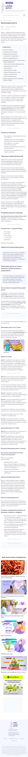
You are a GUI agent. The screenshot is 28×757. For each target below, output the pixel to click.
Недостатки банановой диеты (10, 58)
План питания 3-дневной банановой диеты (14, 64)
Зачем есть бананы (8, 49)
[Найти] (25, 15)
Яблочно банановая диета (10, 76)
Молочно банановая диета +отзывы (12, 72)
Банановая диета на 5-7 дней (10, 66)
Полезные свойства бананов (10, 51)
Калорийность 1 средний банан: (11, 56)
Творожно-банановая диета (10, 74)
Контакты (22, 738)
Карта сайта (14, 740)
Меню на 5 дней (7, 68)
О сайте (5, 738)
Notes (9, 7)
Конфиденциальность (13, 738)
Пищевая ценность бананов (10, 54)
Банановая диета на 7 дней (10, 70)
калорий (3, 100)
